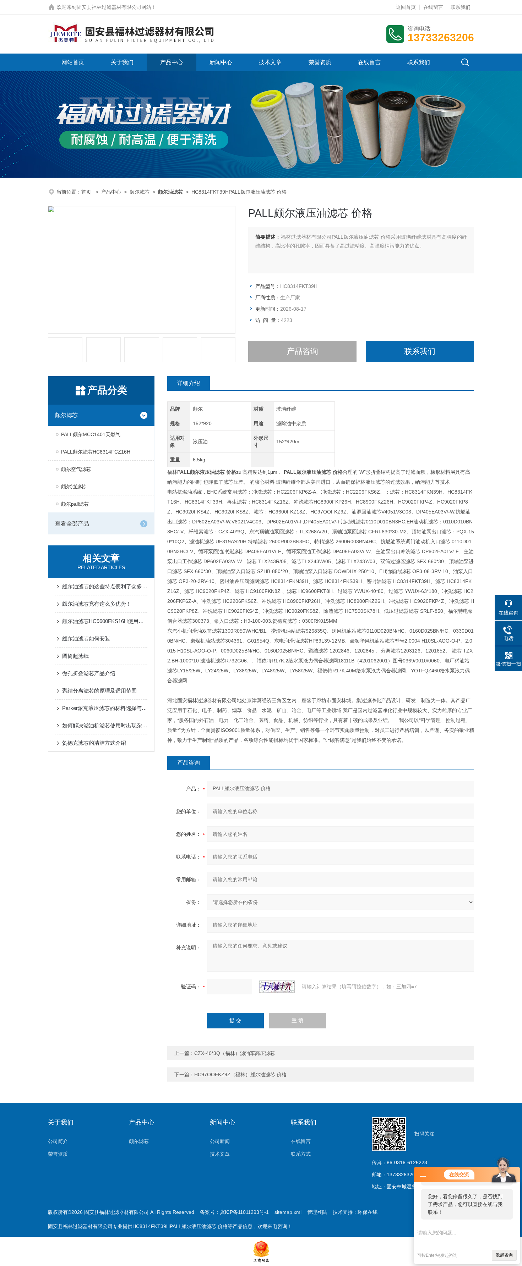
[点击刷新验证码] (277, 987)
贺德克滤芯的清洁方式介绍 (94, 743)
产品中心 (171, 62)
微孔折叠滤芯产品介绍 (88, 673)
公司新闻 (220, 1141)
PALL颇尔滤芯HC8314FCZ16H (95, 452)
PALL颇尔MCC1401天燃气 (90, 434)
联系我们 (461, 7)
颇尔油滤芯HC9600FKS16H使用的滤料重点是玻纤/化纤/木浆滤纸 (104, 621)
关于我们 (122, 62)
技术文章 (270, 62)
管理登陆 (317, 1212)
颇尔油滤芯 (73, 486)
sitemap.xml (287, 1212)
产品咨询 (302, 351)
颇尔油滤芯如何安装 (86, 638)
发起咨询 (504, 1255)
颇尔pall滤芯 (75, 504)
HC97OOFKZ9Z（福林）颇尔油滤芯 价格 (240, 1074)
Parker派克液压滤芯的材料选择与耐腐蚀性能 (104, 708)
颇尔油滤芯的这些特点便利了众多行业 (104, 586)
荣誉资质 (320, 62)
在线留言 (433, 7)
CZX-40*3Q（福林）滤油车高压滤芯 (234, 1053)
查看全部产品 (72, 524)
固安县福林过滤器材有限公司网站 (114, 7)
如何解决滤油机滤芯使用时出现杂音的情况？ (104, 725)
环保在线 (367, 1212)
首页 (87, 192)
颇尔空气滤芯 (76, 469)
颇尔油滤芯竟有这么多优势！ (96, 604)
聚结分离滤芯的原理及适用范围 (99, 691)
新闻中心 (221, 62)
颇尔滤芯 (139, 192)
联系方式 (301, 1154)
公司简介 (58, 1141)
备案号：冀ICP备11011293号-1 (234, 1212)
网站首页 (72, 62)
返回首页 (406, 7)
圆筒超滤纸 (75, 656)
